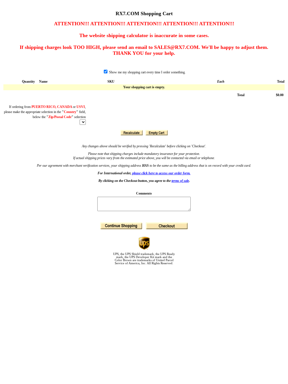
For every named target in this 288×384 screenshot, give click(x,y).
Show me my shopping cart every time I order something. (147, 72)
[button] (131, 132)
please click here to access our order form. (161, 173)
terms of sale (180, 181)
